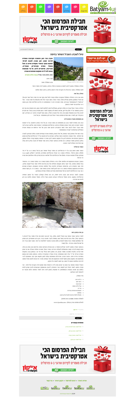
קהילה (40, 11)
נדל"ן (23, 11)
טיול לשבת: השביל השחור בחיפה (66, 54)
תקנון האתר (59, 381)
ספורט (75, 11)
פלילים (67, 11)
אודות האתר (82, 381)
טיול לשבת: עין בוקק (76, 339)
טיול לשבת (72, 314)
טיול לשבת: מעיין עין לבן (75, 331)
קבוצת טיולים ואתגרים (31, 75)
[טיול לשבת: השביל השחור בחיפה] (68, 68)
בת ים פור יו (79, 314)
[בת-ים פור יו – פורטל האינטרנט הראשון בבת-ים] (103, 7)
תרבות (49, 11)
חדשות (84, 11)
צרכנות (32, 11)
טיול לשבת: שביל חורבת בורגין (73, 327)
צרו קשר (49, 381)
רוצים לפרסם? (71, 381)
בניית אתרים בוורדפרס (66, 394)
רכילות (58, 11)
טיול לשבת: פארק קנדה (75, 335)
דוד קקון (75, 309)
